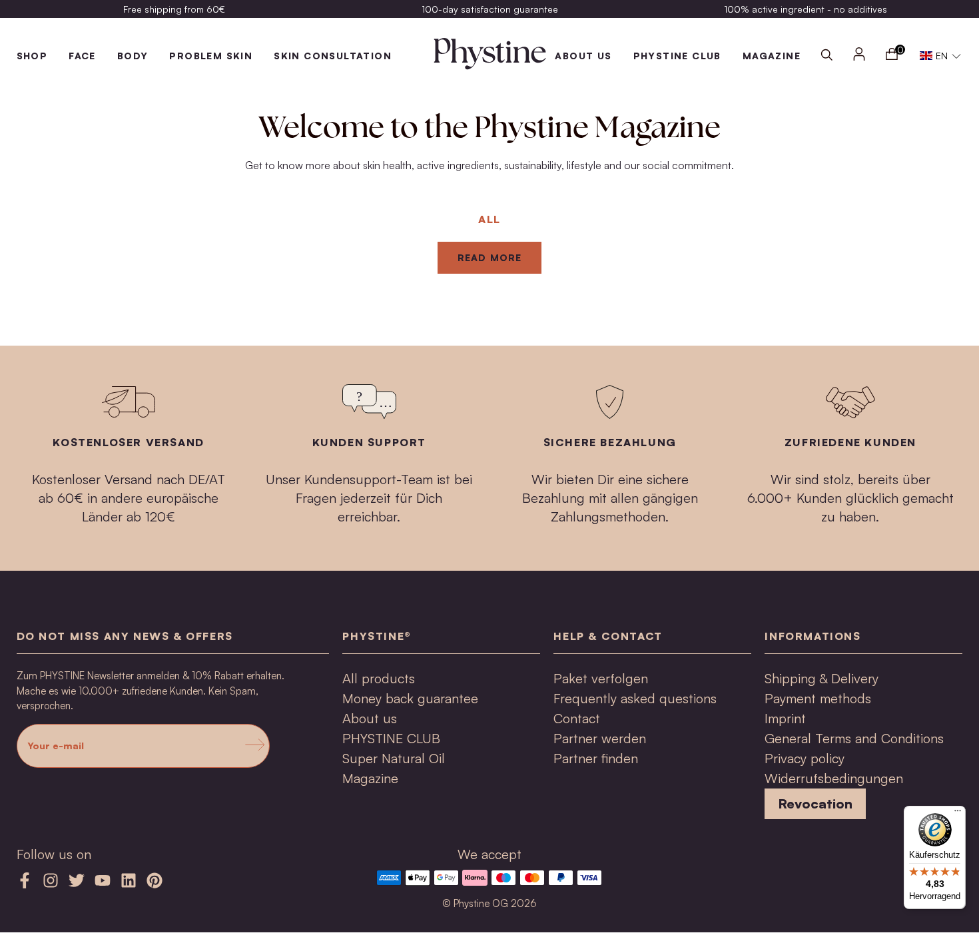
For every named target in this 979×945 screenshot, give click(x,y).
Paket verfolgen (600, 678)
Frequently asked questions (635, 698)
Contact (576, 718)
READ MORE (489, 257)
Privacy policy (804, 758)
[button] (940, 56)
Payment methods (818, 698)
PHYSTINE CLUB (677, 55)
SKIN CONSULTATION (333, 55)
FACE (82, 55)
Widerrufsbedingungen (834, 778)
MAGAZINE (772, 55)
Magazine (370, 778)
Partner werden (599, 738)
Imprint (785, 718)
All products (378, 678)
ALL (489, 219)
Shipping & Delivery (821, 678)
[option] (174, 9)
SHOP (32, 55)
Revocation (815, 803)
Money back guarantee (410, 698)
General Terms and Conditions (854, 738)
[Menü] (958, 814)
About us (583, 55)
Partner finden (595, 758)
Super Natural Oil (393, 758)
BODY (133, 55)
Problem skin (210, 55)
